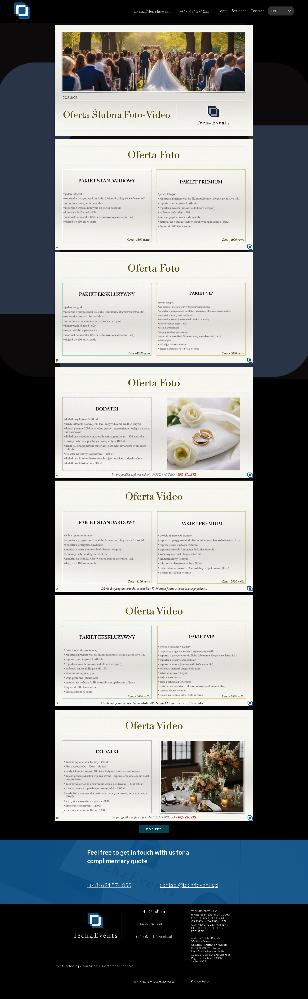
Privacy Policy (200, 981)
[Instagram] (151, 911)
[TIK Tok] (157, 911)
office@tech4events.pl (154, 936)
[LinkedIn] (163, 911)
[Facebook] (144, 911)
